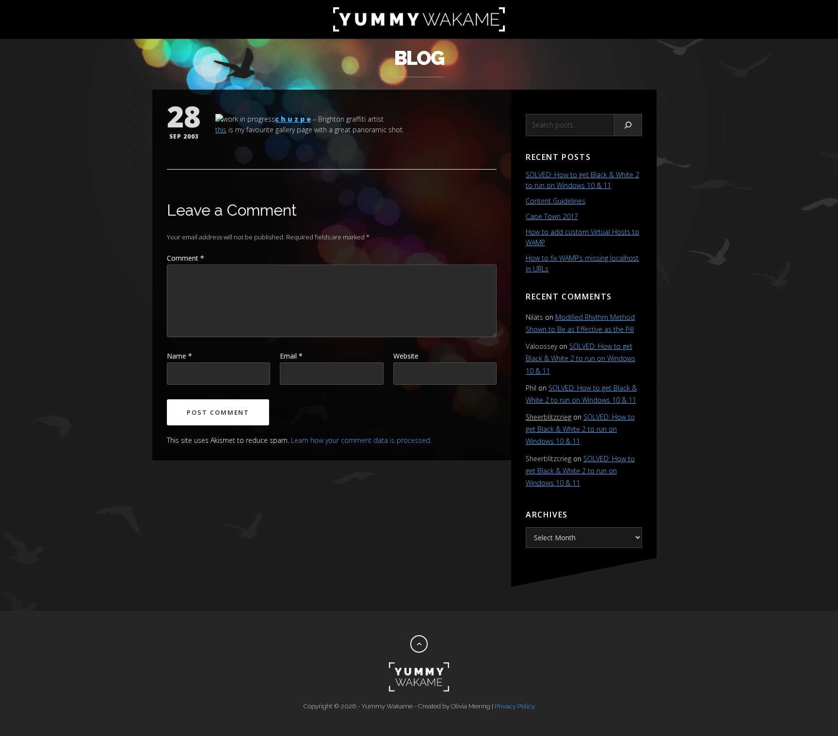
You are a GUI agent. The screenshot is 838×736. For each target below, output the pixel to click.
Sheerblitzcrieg (548, 417)
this (220, 129)
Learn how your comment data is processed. (361, 440)
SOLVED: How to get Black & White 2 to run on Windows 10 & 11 (580, 358)
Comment (185, 258)
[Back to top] (419, 644)
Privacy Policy (515, 706)
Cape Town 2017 (552, 216)
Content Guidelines (555, 200)
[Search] (628, 125)
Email (291, 355)
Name (179, 355)
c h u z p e (293, 119)
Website (406, 355)
